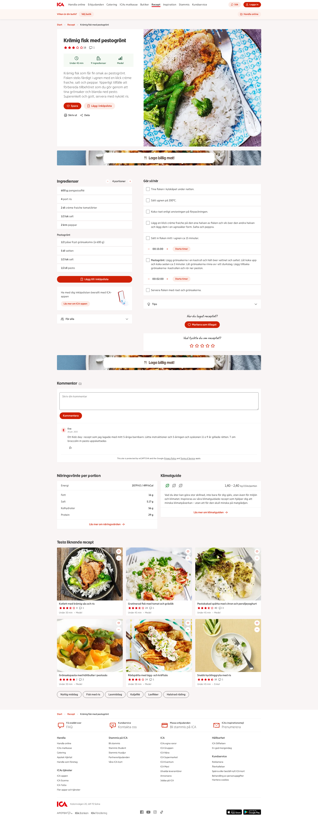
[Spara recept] (118, 551)
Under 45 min (76, 63)
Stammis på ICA (118, 737)
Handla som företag (67, 762)
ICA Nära (164, 752)
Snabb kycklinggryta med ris (214, 675)
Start (59, 24)
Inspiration (169, 4)
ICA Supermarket (169, 757)
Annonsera (166, 775)
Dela (87, 115)
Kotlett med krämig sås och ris (77, 603)
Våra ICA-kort (115, 762)
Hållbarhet (218, 737)
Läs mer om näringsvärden (105, 524)
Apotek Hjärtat (64, 757)
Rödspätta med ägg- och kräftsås (148, 675)
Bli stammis (114, 743)
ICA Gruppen (166, 748)
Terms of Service (188, 458)
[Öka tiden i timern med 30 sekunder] (167, 249)
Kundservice (199, 4)
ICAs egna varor (168, 743)
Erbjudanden (96, 4)
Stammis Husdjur (117, 752)
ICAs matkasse (129, 4)
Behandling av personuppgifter (228, 775)
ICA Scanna (63, 780)
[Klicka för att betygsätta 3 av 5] (202, 345)
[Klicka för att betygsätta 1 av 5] (191, 345)
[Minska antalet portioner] (108, 181)
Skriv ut (72, 115)
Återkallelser (218, 766)
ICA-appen (62, 775)
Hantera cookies (220, 779)
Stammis (184, 4)
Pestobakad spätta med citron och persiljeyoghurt (227, 603)
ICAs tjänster (64, 770)
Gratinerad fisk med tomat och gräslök (151, 603)
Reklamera (217, 762)
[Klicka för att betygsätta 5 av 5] (212, 345)
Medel (120, 63)
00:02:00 (158, 278)
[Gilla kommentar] (70, 447)
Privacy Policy (170, 458)
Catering (111, 4)
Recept (156, 4)
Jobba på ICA (167, 780)
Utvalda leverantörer (171, 771)
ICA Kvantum (167, 762)
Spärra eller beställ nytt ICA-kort (228, 771)
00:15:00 (158, 248)
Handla (61, 737)
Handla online (76, 4)
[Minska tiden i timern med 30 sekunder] (148, 249)
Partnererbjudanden (119, 757)
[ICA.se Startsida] (60, 5)
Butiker (144, 4)
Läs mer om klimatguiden (209, 512)
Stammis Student (117, 748)
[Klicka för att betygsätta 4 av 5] (207, 345)
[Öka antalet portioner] (130, 181)
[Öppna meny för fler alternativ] (118, 558)
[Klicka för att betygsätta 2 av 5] (197, 345)
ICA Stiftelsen (219, 743)
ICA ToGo (61, 785)
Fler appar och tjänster (68, 789)
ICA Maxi (164, 766)
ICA (162, 737)
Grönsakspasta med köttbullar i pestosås (83, 675)
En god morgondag (222, 748)
